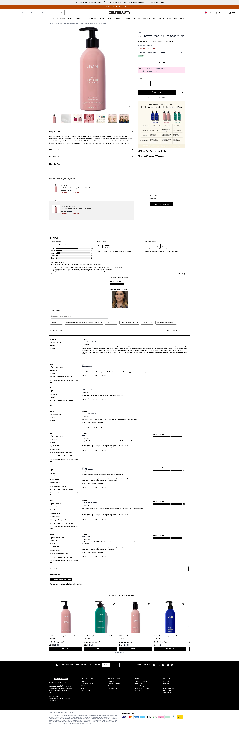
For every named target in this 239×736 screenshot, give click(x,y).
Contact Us (84, 681)
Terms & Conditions (141, 681)
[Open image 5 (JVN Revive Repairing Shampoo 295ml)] (100, 118)
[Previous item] (50, 626)
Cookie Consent (54, 696)
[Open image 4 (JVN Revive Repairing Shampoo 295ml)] (89, 118)
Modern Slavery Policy (142, 688)
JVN (139, 32)
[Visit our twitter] (158, 665)
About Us (111, 681)
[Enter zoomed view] (130, 107)
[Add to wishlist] (181, 92)
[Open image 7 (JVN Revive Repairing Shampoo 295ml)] (124, 118)
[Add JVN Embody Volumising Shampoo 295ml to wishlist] (113, 604)
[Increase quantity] (153, 83)
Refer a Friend (167, 690)
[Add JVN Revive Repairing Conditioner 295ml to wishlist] (79, 604)
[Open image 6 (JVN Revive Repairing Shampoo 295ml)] (112, 118)
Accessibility (139, 690)
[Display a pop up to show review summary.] (64, 642)
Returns (83, 688)
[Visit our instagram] (163, 665)
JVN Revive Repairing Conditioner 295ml (63, 636)
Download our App (114, 683)
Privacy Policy (139, 683)
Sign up (106, 665)
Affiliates (165, 686)
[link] (221, 12)
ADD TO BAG (66, 649)
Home (51, 23)
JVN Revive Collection (71, 23)
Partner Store (167, 692)
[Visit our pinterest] (172, 665)
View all (182, 52)
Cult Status (166, 681)
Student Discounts (168, 688)
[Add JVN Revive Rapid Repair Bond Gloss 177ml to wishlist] (148, 604)
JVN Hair (59, 23)
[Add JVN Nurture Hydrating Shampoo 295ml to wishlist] (183, 604)
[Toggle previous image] (50, 69)
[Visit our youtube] (167, 665)
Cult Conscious (112, 688)
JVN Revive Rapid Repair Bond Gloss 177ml (133, 636)
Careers (110, 686)
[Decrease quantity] (141, 83)
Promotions (166, 683)
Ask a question (168, 41)
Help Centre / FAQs (87, 683)
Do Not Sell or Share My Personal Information (59, 699)
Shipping (83, 686)
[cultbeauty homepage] (119, 12)
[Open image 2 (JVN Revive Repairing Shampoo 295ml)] (66, 118)
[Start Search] (62, 12)
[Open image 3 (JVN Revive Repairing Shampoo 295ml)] (77, 118)
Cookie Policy (139, 686)
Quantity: (142, 79)
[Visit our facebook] (154, 665)
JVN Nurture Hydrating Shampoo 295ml (167, 636)
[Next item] (188, 626)
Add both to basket (161, 204)
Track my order (85, 690)
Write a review (157, 41)
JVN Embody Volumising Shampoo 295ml (98, 636)
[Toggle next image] (132, 69)
